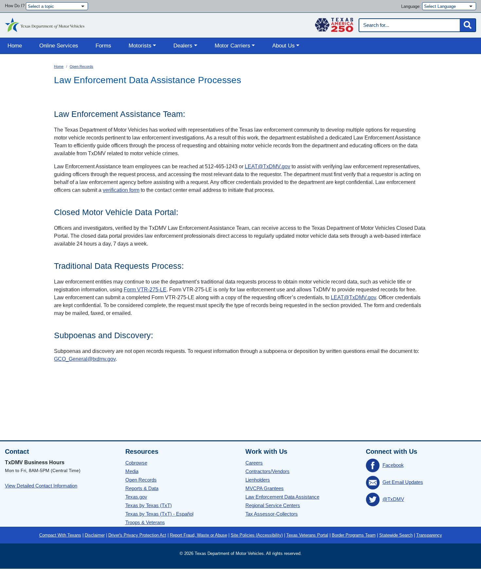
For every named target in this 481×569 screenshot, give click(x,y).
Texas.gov (136, 497)
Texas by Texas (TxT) (148, 505)
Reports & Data (141, 488)
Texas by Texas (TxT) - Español (159, 514)
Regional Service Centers (272, 505)
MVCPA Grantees (264, 488)
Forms (103, 46)
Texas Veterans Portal (307, 535)
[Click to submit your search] (467, 25)
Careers (254, 463)
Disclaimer (95, 535)
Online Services (58, 46)
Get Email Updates (403, 482)
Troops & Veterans (145, 522)
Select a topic (41, 6)
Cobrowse (136, 463)
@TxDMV (393, 499)
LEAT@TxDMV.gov (267, 166)
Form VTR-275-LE (145, 289)
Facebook (393, 465)
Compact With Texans (60, 535)
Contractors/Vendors (267, 471)
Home (15, 46)
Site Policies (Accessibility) (257, 535)
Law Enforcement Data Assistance (282, 497)
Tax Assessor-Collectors (271, 514)
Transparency (429, 535)
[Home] (44, 23)
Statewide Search (396, 535)
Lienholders (257, 480)
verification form (121, 190)
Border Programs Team (354, 535)
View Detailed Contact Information (41, 485)
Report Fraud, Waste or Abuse (198, 535)
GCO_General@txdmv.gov (85, 359)
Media (131, 471)
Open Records (81, 66)
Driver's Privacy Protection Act (137, 535)
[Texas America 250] (334, 23)
